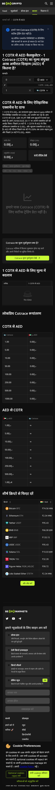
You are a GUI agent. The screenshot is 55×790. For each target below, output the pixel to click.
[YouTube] (13, 619)
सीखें (24, 729)
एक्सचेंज (25, 739)
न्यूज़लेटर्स (14, 10)
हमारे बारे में (9, 725)
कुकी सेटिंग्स (44, 785)
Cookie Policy (27, 766)
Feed (4, 10)
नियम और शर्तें (11, 785)
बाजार (34, 10)
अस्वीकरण (35, 785)
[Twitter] (7, 619)
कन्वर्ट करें (6, 19)
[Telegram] (20, 619)
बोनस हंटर (25, 10)
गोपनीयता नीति (24, 785)
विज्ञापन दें (44, 10)
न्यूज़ (23, 725)
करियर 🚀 (9, 729)
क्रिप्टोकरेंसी (26, 734)
